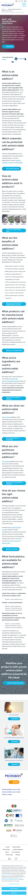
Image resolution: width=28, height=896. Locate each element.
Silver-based (6, 417)
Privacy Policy (6, 849)
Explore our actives (12, 549)
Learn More (14, 718)
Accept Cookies (14, 888)
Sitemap (18, 854)
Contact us (9, 46)
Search (7, 852)
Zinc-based (5, 461)
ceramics (11, 162)
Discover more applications (14, 350)
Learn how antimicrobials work (13, 230)
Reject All (14, 893)
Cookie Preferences (14, 884)
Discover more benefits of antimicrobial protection (14, 304)
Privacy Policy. (7, 874)
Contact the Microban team (15, 683)
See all (4, 59)
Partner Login (9, 854)
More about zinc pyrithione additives (14, 483)
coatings (5, 162)
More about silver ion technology (12, 439)
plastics (18, 160)
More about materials (12, 168)
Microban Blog (16, 847)
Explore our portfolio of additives (13, 398)
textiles (20, 162)
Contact (15, 782)
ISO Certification (16, 852)
